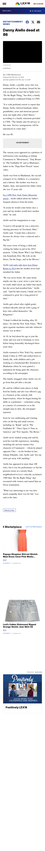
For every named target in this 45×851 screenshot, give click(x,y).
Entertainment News (12, 22)
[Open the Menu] (4, 4)
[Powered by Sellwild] (38, 672)
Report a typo (9, 510)
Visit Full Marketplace (34, 527)
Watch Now (37, 4)
